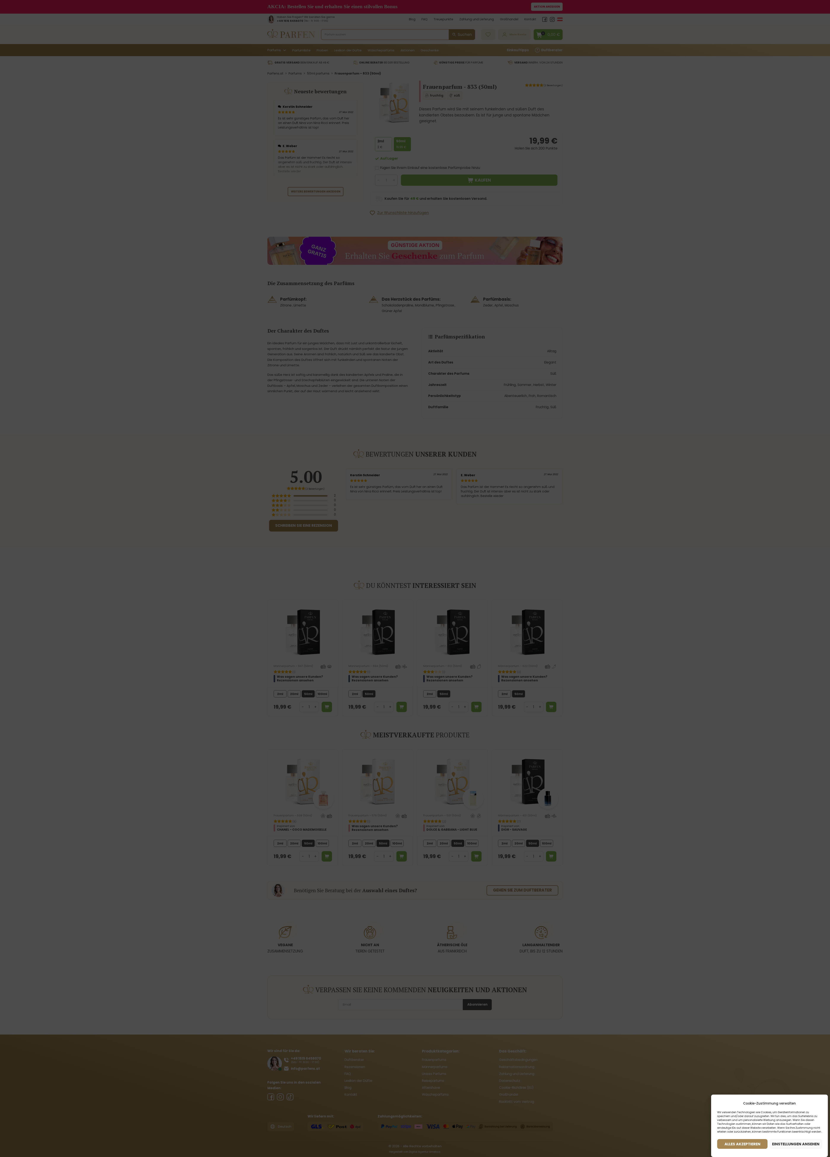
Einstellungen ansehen (795, 1144)
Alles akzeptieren (742, 1144)
